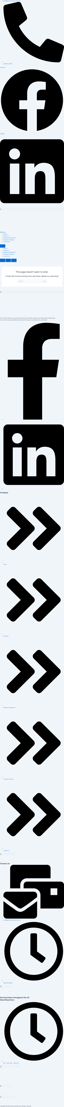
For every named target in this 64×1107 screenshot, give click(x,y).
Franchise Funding (8, 240)
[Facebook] (33, 419)
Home (5, 234)
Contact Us (6, 241)
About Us (6, 236)
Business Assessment (9, 238)
